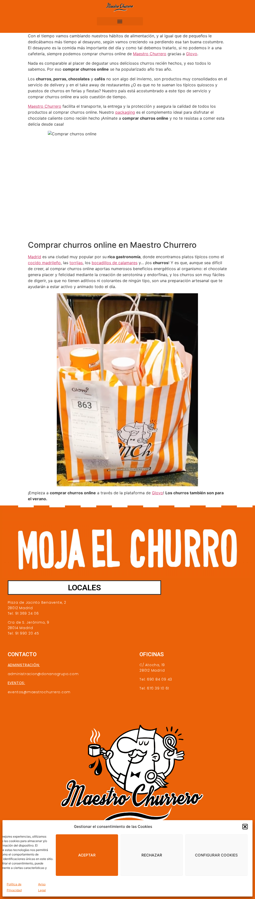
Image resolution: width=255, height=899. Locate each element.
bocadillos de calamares (114, 262)
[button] (245, 826)
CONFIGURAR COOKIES (216, 855)
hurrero (54, 106)
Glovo (191, 53)
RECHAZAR (151, 855)
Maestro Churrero (149, 53)
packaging (125, 112)
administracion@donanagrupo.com (43, 673)
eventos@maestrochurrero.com (39, 692)
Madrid (34, 256)
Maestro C (38, 106)
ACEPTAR (87, 855)
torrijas (76, 262)
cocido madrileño (44, 262)
